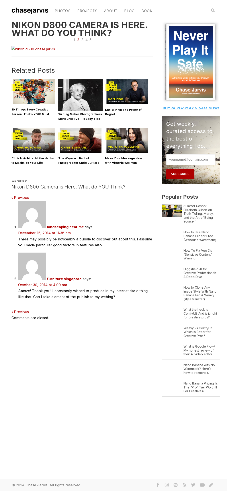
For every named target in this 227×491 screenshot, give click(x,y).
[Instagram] (166, 485)
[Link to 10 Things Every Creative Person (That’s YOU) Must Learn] (34, 103)
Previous (21, 197)
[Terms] (211, 485)
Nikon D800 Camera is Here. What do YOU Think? (80, 28)
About (110, 11)
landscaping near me (65, 227)
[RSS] (184, 485)
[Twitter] (193, 485)
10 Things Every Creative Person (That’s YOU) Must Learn (30, 114)
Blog (129, 11)
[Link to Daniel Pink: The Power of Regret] (127, 103)
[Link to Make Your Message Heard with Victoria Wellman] (127, 152)
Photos (63, 11)
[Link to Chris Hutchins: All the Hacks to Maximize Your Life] (34, 152)
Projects (87, 11)
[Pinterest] (175, 485)
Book (147, 11)
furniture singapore (64, 279)
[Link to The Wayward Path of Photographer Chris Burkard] (80, 152)
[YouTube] (202, 485)
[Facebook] (157, 485)
